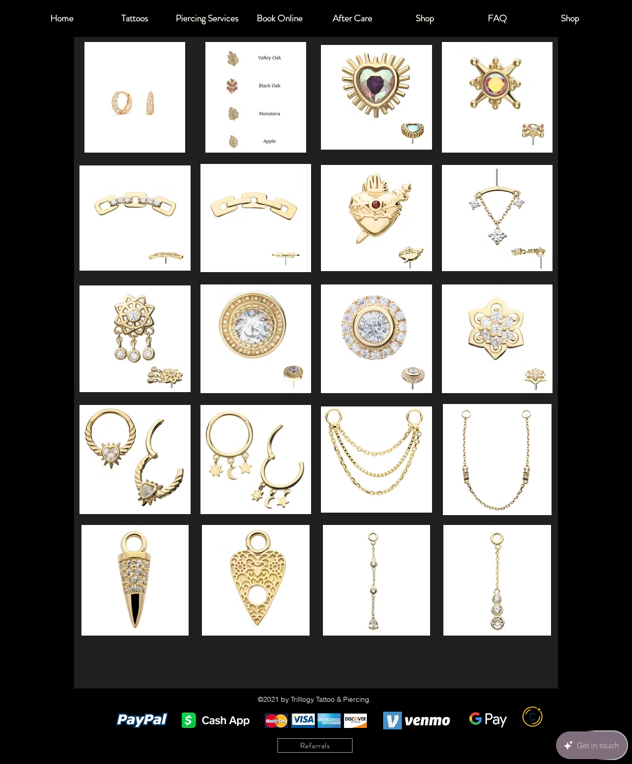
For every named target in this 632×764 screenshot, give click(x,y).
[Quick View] (135, 97)
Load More (316, 664)
